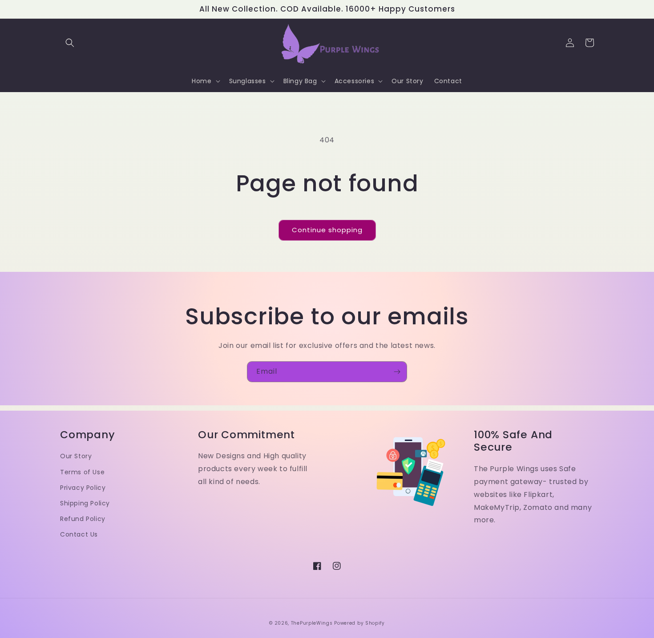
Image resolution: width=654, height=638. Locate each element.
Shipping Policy (85, 503)
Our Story (76, 456)
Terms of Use (82, 472)
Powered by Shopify (359, 623)
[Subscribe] (397, 371)
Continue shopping (327, 229)
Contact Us (79, 534)
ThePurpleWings (312, 623)
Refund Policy (82, 518)
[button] (70, 42)
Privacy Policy (82, 487)
